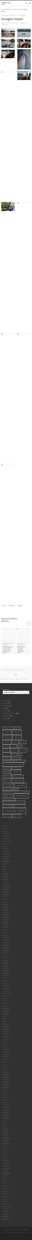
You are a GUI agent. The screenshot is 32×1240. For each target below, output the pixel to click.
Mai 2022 (5, 930)
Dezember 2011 (7, 1166)
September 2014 (7, 1084)
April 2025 (5, 849)
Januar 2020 (6, 973)
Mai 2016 (5, 1044)
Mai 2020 (5, 968)
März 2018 (5, 1003)
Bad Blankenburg (8, 761)
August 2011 (6, 1176)
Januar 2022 (6, 940)
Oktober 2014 (6, 1082)
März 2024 (5, 876)
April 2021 (5, 958)
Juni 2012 (5, 1150)
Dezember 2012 (7, 1138)
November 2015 (7, 1054)
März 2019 (5, 983)
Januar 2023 (6, 912)
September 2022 (7, 920)
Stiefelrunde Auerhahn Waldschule (21, 649)
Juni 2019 (5, 978)
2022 (14, 750)
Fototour (6, 705)
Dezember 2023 (7, 884)
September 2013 (7, 1115)
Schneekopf (7, 806)
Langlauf (20, 785)
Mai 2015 (5, 1067)
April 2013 (5, 1128)
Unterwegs (8, 9)
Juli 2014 (5, 1090)
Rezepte (5, 711)
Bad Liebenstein (19, 761)
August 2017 (6, 1013)
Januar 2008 (6, 1211)
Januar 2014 (6, 1105)
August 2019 (6, 975)
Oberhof (16, 789)
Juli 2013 (5, 1120)
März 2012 (5, 1158)
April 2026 (5, 828)
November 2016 (7, 1029)
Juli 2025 (5, 843)
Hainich (7, 780)
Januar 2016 (6, 1052)
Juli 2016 (5, 1039)
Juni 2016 (5, 1041)
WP (10, 1232)
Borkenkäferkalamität (13, 765)
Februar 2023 (6, 909)
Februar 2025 (6, 851)
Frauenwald (18, 776)
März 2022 (5, 935)
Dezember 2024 (7, 854)
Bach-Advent (16, 758)
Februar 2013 (6, 1133)
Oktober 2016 (6, 1031)
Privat (5, 708)
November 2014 (7, 1079)
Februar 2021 (6, 960)
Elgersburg (6, 772)
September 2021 (7, 950)
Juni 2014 (5, 1092)
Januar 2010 (6, 1204)
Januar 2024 (6, 882)
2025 (14, 754)
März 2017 (5, 1021)
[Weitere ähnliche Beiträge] (29, 624)
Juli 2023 (5, 897)
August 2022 (6, 922)
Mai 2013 (5, 1125)
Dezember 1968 (7, 1219)
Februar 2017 (6, 1024)
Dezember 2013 (7, 1107)
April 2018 (5, 1001)
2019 (13, 746)
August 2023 (6, 894)
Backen (5, 700)
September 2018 (7, 993)
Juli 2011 (5, 1178)
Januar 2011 (6, 1194)
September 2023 (7, 892)
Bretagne (6, 703)
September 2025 (7, 841)
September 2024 (7, 861)
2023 (23, 750)
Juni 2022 (5, 927)
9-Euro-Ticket (8, 728)
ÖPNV (16, 816)
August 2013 (6, 1117)
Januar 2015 (6, 1077)
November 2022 (7, 914)
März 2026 (5, 831)
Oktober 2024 (6, 859)
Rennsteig (21, 796)
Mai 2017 (5, 1016)
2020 (20, 746)
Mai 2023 (5, 902)
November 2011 (7, 1168)
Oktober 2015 (6, 1057)
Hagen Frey (11, 1229)
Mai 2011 (5, 1183)
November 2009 (7, 1206)
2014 (17, 737)
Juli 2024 (5, 866)
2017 (23, 742)
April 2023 (5, 904)
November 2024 (7, 856)
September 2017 (7, 1011)
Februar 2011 (6, 1191)
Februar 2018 (6, 1006)
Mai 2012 (5, 1153)
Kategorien (6, 689)
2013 (7, 737)
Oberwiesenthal (8, 795)
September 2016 (7, 1034)
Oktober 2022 (6, 917)
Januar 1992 (6, 1214)
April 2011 (5, 1186)
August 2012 (6, 1145)
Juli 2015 (5, 1062)
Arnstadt (7, 758)
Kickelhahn (8, 785)
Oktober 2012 (6, 1140)
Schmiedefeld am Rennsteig (14, 802)
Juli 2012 (5, 1148)
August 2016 (6, 1036)
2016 (15, 742)
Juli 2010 (5, 1199)
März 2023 (5, 907)
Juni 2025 (5, 846)
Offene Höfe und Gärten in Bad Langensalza (7, 649)
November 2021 (7, 945)
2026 (20, 754)
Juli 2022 (5, 925)
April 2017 (5, 1019)
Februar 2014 (6, 1102)
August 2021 (6, 953)
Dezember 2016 (7, 1026)
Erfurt (16, 772)
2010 (17, 728)
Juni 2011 (5, 1181)
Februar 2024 (6, 879)
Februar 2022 (6, 937)
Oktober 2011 (6, 1171)
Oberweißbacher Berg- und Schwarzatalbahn (16, 792)
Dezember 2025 (7, 836)
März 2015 (5, 1072)
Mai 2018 (5, 998)
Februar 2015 (6, 1074)
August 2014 (6, 1087)
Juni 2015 (5, 1064)
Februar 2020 (6, 970)
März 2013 (5, 1130)
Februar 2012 (6, 1161)
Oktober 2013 (6, 1112)
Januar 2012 (6, 1163)
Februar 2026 (6, 833)
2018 (6, 746)
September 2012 (7, 1143)
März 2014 (5, 1100)
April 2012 (5, 1156)
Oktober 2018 (6, 991)
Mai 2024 (5, 871)
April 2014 (5, 1097)
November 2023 (7, 887)
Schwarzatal (19, 806)
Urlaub (5, 718)
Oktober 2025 (6, 838)
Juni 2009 (5, 1209)
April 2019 (5, 980)
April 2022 (5, 932)
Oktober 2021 (6, 947)
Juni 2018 (5, 996)
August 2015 (6, 1059)
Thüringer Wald (14, 810)
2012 (17, 732)
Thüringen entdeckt (17, 9)
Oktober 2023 (6, 889)
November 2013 (7, 1110)
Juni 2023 (5, 899)
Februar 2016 (6, 1049)
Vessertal (7, 816)
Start (2, 9)
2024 (7, 754)
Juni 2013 (5, 1123)
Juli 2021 (5, 955)
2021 (6, 750)
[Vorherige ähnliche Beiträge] (25, 624)
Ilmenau (18, 780)
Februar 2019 (6, 986)
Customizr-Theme (25, 1232)
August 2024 (6, 864)
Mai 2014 (5, 1095)
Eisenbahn (16, 768)
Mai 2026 (5, 826)
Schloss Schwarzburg (9, 799)
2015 (7, 742)
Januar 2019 (6, 988)
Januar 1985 (6, 1216)
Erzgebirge (7, 776)
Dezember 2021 (7, 942)
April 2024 (5, 874)
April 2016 (5, 1046)
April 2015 (5, 1069)
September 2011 (7, 1173)
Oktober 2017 (6, 1008)
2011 (7, 732)
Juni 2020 (5, 965)
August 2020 (6, 963)
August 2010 (6, 1196)
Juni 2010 (5, 1201)
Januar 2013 (6, 1135)
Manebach (7, 789)
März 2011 (5, 1188)
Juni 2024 (5, 869)
